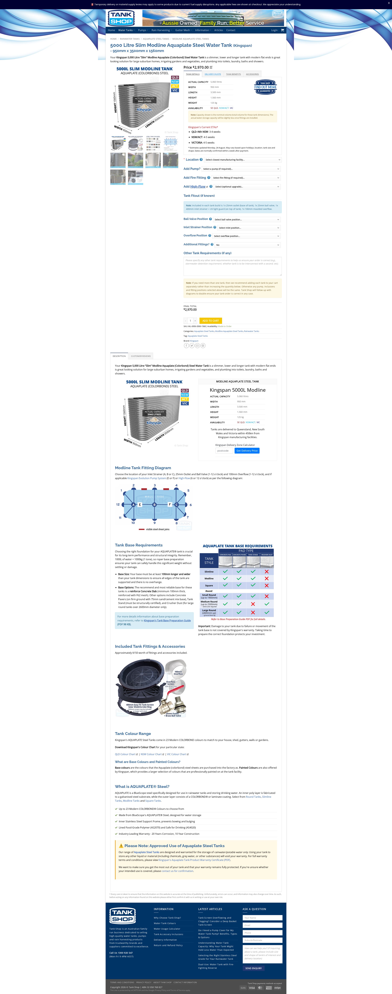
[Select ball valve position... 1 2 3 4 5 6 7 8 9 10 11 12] (247, 219)
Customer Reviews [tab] (141, 356)
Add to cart (211, 320)
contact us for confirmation (177, 871)
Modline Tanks (131, 800)
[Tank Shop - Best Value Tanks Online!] (123, 18)
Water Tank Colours (165, 923)
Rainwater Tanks (130, 38)
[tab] (193, 74)
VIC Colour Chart (176, 754)
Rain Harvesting (161, 30)
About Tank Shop (162, 982)
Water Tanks (125, 30)
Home (111, 30)
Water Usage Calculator (167, 928)
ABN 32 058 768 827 (152, 987)
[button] (274, 30)
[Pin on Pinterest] (202, 345)
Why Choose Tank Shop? (167, 917)
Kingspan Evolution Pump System (146, 478)
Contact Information (185, 982)
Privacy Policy (143, 982)
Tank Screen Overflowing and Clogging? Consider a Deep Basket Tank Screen (217, 921)
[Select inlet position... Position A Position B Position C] (249, 227)
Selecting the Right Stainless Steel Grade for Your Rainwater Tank (217, 957)
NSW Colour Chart (151, 754)
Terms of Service (178, 990)
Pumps (142, 30)
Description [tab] (119, 356)
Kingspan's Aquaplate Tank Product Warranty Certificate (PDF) (194, 860)
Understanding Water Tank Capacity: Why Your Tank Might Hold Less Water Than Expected (216, 946)
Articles (218, 30)
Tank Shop (115, 928)
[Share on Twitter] (191, 345)
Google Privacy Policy (157, 990)
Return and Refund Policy (168, 945)
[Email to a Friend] (197, 345)
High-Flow (197, 186)
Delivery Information (165, 939)
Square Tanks (153, 800)
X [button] (389, 3)
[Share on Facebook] (186, 345)
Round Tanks (253, 796)
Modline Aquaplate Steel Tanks (190, 38)
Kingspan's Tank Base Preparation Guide (167, 620)
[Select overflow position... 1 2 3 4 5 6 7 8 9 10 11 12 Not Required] (246, 236)
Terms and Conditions (122, 982)
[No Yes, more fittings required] (248, 245)
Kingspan (194, 340)
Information (202, 30)
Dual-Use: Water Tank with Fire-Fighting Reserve (216, 966)
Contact (230, 30)
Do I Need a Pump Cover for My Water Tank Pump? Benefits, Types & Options (217, 934)
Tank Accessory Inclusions (168, 934)
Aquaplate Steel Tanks (156, 38)
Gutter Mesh (182, 30)
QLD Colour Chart (125, 754)
